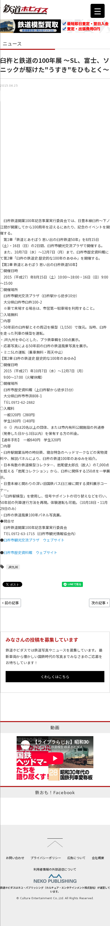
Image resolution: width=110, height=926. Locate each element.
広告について (76, 857)
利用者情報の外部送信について (55, 869)
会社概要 (98, 857)
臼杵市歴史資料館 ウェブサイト (30, 552)
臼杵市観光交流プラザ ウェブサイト (34, 539)
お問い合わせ (15, 857)
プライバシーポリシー (45, 857)
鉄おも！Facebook (55, 792)
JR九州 (13, 567)
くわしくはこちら (55, 676)
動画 (55, 727)
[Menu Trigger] (98, 11)
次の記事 (98, 602)
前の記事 (12, 602)
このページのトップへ (55, 842)
